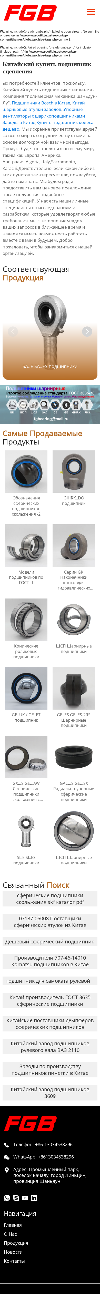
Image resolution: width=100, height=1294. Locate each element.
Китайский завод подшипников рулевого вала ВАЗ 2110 (50, 1047)
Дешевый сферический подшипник (49, 941)
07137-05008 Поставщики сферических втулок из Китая (50, 922)
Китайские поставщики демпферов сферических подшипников (50, 1023)
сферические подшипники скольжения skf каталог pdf (50, 898)
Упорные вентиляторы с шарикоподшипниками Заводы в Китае (44, 115)
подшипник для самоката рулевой (47, 980)
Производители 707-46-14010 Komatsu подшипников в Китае (50, 961)
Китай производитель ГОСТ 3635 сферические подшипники (50, 1000)
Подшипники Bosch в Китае (41, 103)
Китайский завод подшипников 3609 (50, 1092)
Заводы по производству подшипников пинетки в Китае (50, 1069)
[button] (87, 331)
